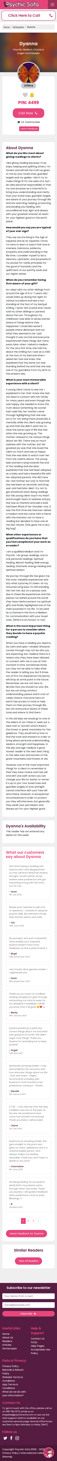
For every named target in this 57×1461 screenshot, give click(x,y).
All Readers (18, 27)
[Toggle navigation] (52, 4)
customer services (12, 1421)
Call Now (26, 113)
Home (6, 27)
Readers (7, 1341)
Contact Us (37, 1338)
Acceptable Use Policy (40, 1351)
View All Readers (28, 1261)
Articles (6, 1345)
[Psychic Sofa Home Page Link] (23, 4)
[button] (28, 15)
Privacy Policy (10, 1366)
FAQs (34, 1342)
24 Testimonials (30, 122)
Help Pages (37, 1346)
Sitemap (7, 1456)
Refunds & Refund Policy (12, 1371)
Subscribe (27, 1313)
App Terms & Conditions (10, 1386)
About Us (7, 1337)
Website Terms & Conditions (12, 1379)
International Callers (33, 1453)
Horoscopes (9, 1348)
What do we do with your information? (14, 1393)
